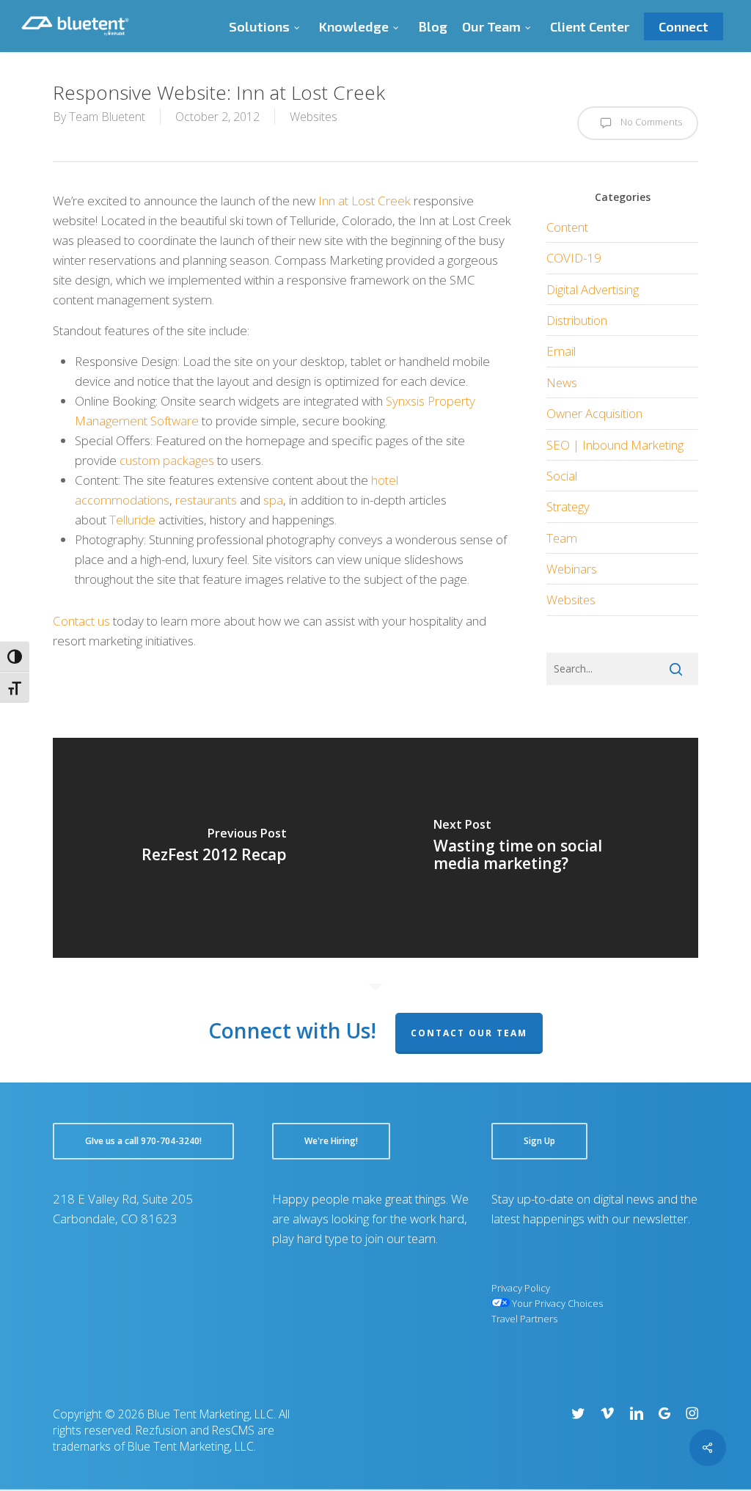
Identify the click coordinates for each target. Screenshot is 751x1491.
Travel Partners (524, 1318)
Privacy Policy (520, 1287)
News (561, 382)
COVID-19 (573, 257)
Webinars (571, 568)
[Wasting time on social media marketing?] (537, 848)
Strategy (568, 506)
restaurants (206, 499)
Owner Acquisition (594, 413)
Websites (313, 117)
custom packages (167, 460)
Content (567, 227)
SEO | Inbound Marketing (615, 444)
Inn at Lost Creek (364, 200)
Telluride (132, 519)
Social (561, 475)
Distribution (576, 320)
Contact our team (469, 1033)
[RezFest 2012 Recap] (214, 848)
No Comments (650, 121)
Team (561, 538)
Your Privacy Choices (556, 1303)
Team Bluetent (107, 117)
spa (273, 499)
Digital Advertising (592, 289)
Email (561, 350)
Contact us (81, 620)
